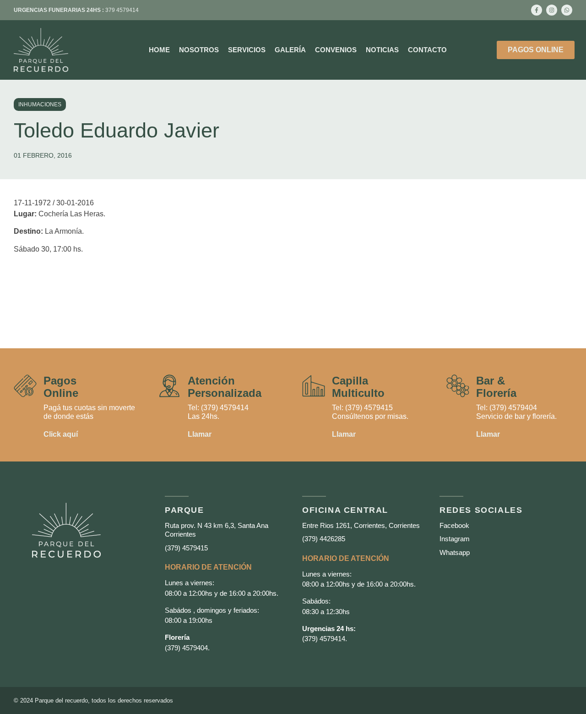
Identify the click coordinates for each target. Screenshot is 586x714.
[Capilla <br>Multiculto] (313, 385)
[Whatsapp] (566, 10)
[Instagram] (551, 10)
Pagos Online (60, 386)
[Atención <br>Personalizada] (169, 385)
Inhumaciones (39, 104)
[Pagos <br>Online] (25, 385)
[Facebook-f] (536, 10)
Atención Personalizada (224, 386)
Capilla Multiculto (358, 386)
